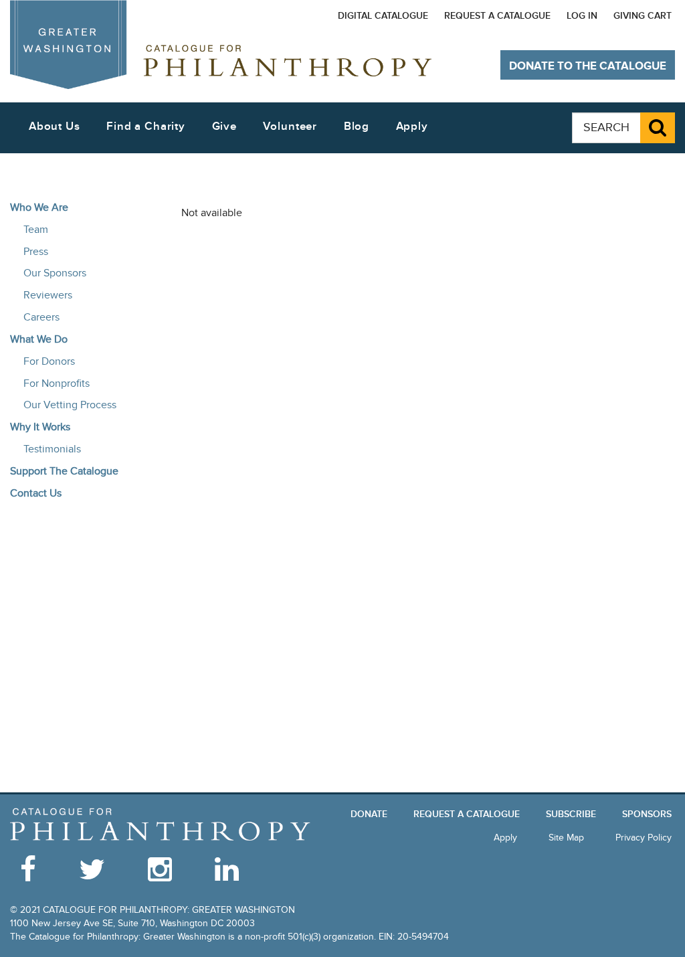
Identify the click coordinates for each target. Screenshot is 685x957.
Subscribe (571, 814)
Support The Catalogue (64, 471)
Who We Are (39, 207)
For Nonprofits (56, 383)
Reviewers (47, 295)
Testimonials (52, 449)
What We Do (39, 339)
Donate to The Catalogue (587, 66)
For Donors (49, 361)
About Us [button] (54, 126)
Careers (41, 317)
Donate (369, 814)
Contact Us (36, 493)
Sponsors (647, 814)
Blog (356, 126)
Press (35, 251)
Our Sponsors (54, 273)
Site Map (566, 837)
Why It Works (40, 427)
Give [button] (224, 126)
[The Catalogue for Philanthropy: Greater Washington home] (160, 825)
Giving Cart (642, 15)
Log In (582, 15)
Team (35, 229)
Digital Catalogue (383, 15)
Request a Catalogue (497, 15)
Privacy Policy (643, 837)
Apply (412, 126)
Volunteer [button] (290, 126)
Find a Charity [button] (145, 126)
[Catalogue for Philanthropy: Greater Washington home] (220, 44)
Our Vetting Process (69, 405)
